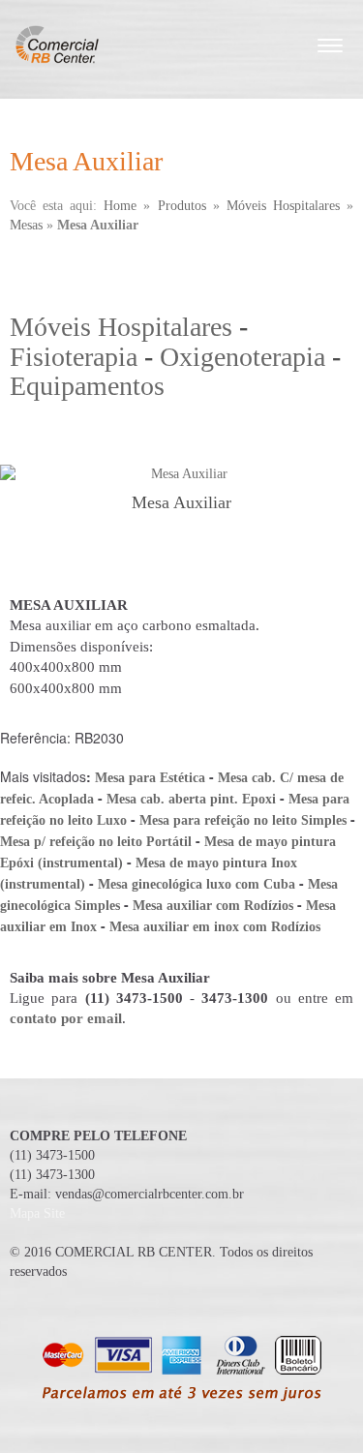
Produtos (182, 205)
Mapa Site (37, 1213)
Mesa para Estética (150, 778)
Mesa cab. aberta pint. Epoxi (191, 799)
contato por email (66, 1018)
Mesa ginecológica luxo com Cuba (196, 884)
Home (120, 205)
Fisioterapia (73, 357)
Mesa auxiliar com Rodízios (213, 905)
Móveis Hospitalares (283, 205)
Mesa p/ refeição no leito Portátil (96, 841)
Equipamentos (87, 386)
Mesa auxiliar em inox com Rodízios (214, 927)
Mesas (26, 225)
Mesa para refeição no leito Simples (243, 820)
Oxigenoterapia (242, 357)
